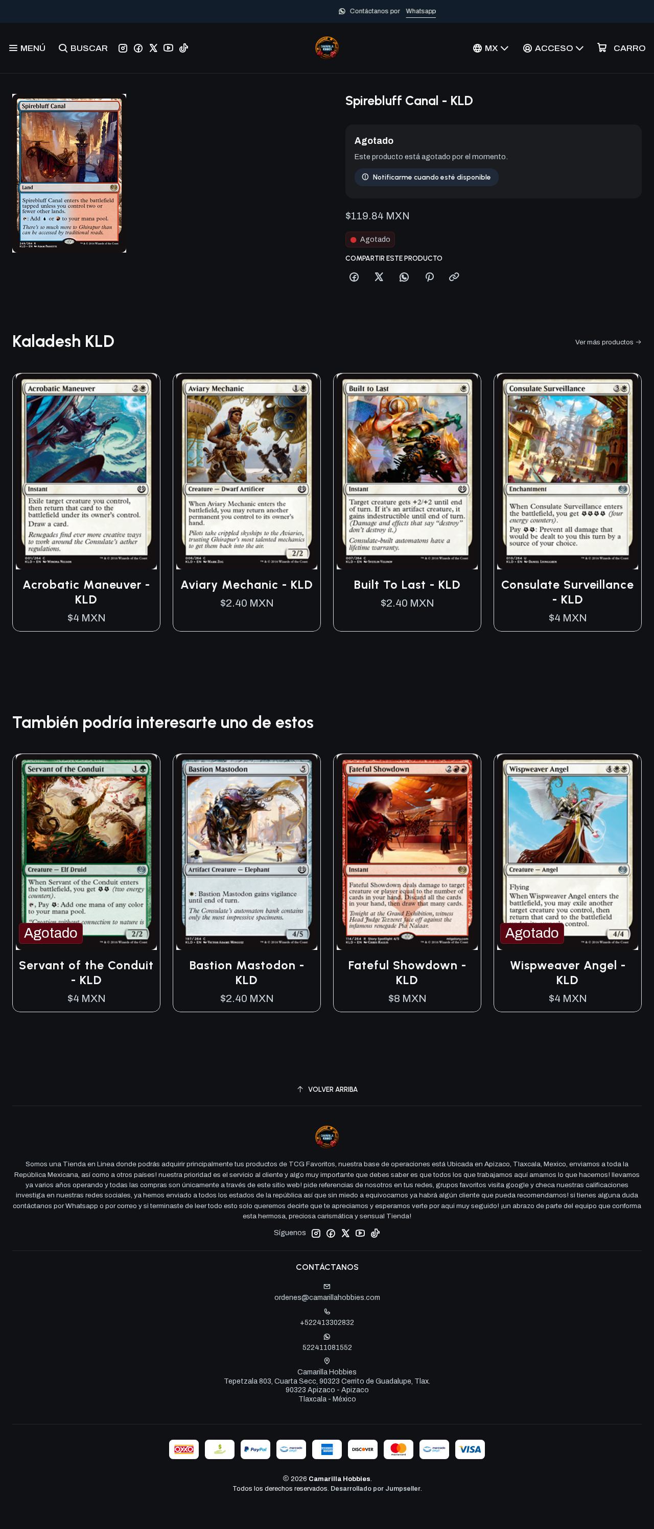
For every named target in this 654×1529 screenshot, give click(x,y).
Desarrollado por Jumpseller (376, 1488)
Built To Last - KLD (407, 585)
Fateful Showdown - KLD (407, 972)
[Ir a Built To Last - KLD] (407, 471)
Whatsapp (361, 11)
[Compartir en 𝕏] (379, 277)
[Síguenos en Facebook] (138, 48)
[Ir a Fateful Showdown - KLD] (407, 852)
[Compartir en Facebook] (354, 277)
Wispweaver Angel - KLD (568, 972)
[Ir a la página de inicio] (327, 48)
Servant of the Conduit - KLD (86, 972)
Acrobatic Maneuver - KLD (86, 592)
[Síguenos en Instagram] (123, 48)
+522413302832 (327, 1322)
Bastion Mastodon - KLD (247, 972)
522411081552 (327, 1347)
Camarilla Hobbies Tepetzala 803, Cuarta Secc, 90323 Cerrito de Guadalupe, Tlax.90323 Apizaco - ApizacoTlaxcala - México (327, 1385)
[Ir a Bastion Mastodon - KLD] (246, 852)
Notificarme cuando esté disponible (432, 177)
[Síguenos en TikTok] (183, 48)
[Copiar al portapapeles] (454, 277)
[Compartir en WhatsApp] (404, 277)
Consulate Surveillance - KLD (567, 592)
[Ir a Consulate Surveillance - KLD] (567, 471)
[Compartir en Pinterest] (429, 277)
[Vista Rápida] (141, 471)
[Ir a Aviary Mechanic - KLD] (246, 471)
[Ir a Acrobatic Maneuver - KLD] (86, 471)
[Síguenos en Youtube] (168, 48)
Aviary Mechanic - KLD (246, 585)
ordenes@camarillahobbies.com (327, 1297)
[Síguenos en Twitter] (153, 48)
